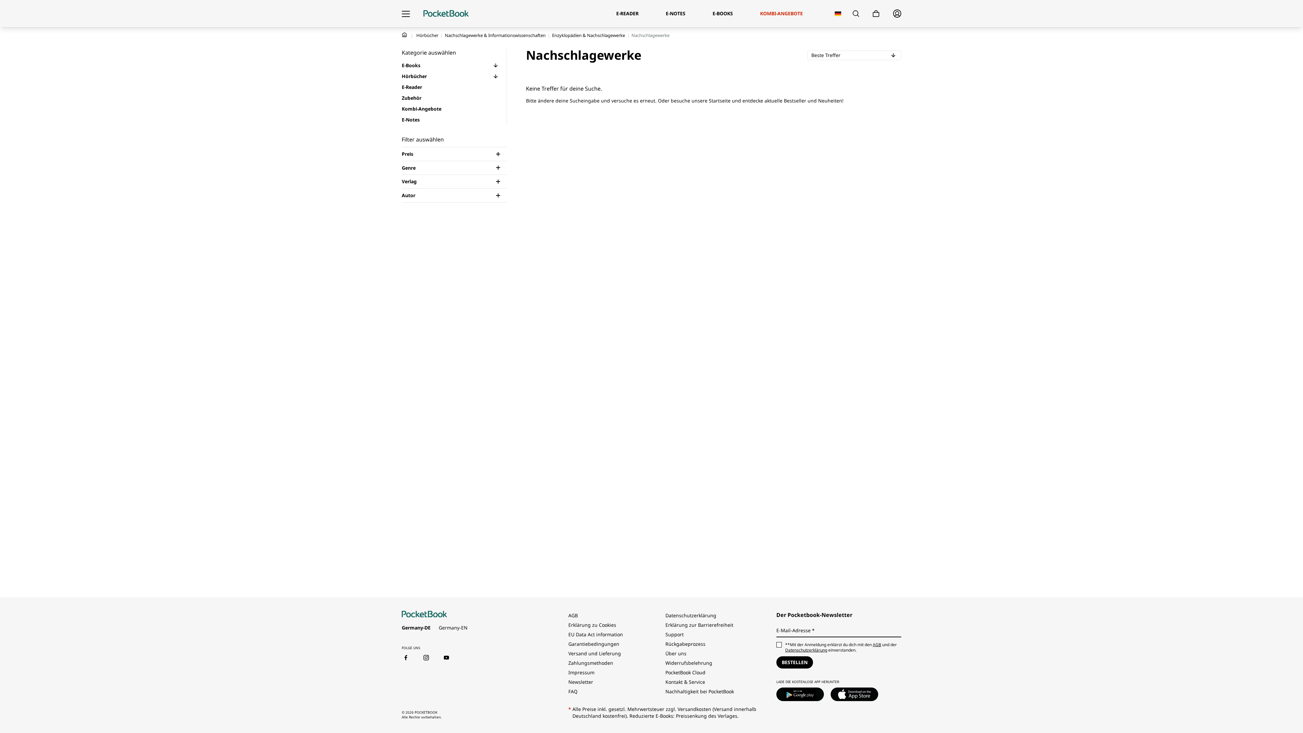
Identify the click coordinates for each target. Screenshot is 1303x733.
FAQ (573, 691)
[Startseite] (446, 13)
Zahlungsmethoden (590, 663)
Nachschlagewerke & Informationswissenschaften (495, 35)
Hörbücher (427, 35)
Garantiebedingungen (593, 644)
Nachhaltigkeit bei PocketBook (699, 691)
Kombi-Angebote (421, 109)
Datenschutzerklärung (690, 615)
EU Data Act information (595, 634)
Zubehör (411, 98)
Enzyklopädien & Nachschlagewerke (588, 35)
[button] (496, 65)
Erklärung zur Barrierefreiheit (699, 625)
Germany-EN (453, 627)
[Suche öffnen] (856, 13)
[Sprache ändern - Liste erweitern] (838, 14)
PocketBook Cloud (685, 672)
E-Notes (411, 119)
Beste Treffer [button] (852, 55)
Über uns (675, 653)
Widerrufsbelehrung (688, 663)
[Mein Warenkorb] (876, 13)
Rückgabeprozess (685, 644)
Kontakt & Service (685, 682)
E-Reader (412, 87)
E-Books (411, 65)
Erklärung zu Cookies (593, 625)
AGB (573, 615)
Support (674, 634)
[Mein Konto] (897, 14)
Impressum (581, 672)
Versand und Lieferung (594, 653)
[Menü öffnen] (406, 13)
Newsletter (580, 682)
